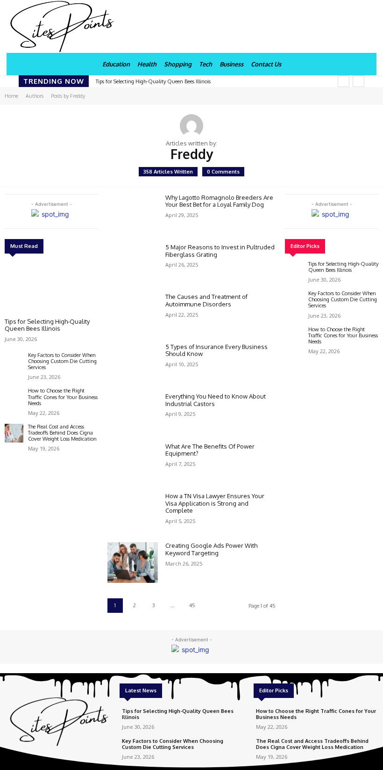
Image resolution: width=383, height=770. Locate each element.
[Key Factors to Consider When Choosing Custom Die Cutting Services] (14, 361)
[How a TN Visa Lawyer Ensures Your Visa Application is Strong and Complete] (132, 513)
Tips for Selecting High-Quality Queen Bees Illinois (153, 81)
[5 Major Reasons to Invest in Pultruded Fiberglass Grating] (132, 264)
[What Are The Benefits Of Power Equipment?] (132, 463)
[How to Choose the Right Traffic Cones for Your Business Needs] (14, 397)
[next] (358, 81)
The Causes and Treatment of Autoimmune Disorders (206, 300)
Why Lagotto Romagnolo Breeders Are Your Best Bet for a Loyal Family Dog (219, 201)
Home (11, 96)
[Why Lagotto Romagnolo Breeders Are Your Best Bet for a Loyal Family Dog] (132, 214)
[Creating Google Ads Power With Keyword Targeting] (132, 562)
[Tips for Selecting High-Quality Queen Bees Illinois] (51, 287)
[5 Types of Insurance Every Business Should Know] (132, 363)
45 (192, 605)
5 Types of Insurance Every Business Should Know (216, 350)
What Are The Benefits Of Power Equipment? (210, 450)
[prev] (343, 81)
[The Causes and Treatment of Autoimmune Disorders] (132, 313)
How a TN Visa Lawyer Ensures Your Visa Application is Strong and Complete (214, 503)
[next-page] (212, 605)
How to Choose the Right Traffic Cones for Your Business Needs (63, 396)
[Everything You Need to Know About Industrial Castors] (132, 413)
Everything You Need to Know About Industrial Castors (215, 399)
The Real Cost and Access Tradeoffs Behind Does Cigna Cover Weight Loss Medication (62, 432)
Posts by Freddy (68, 96)
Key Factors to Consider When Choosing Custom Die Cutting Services (62, 361)
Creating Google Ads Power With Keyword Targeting (211, 549)
